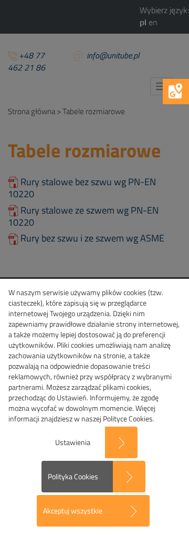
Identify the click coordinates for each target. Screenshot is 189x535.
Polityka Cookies (73, 476)
